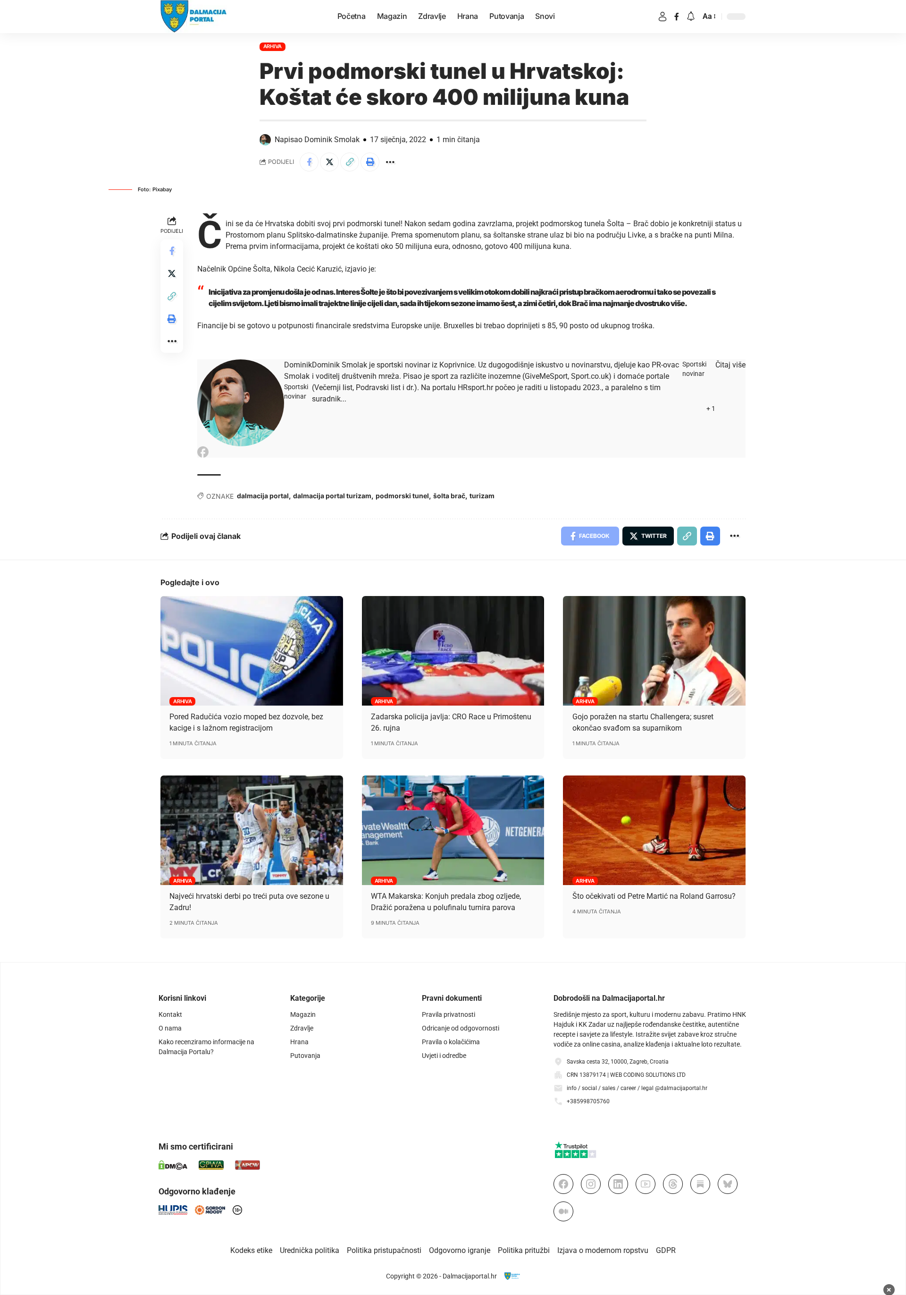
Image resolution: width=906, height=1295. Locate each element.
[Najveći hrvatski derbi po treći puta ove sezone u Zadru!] (251, 830)
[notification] (691, 16)
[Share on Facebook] (309, 162)
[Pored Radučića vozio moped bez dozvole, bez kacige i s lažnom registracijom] (251, 651)
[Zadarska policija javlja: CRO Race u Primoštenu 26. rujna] (453, 651)
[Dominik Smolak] (240, 402)
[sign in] (662, 16)
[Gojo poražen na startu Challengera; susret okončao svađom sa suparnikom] (654, 651)
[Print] (370, 162)
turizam (482, 496)
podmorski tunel (402, 496)
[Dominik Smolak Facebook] (203, 452)
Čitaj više (730, 364)
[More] (390, 162)
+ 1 (710, 408)
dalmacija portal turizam (332, 496)
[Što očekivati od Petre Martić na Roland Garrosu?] (654, 830)
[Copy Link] (349, 162)
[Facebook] (676, 16)
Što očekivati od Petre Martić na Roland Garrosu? (654, 896)
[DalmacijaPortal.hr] (193, 16)
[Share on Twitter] (329, 162)
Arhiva (272, 46)
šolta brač (449, 496)
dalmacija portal (263, 496)
